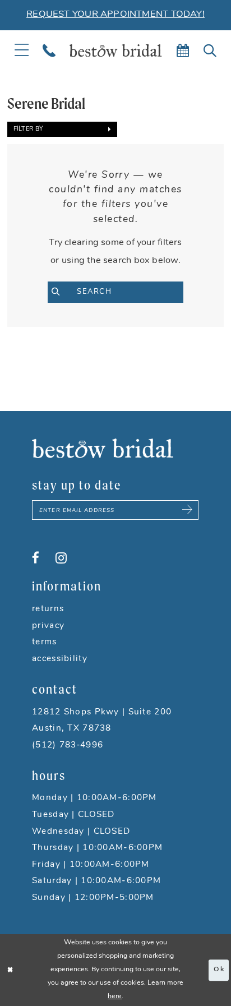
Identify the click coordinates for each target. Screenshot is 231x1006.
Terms (44, 642)
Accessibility (59, 658)
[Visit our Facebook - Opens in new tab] (35, 558)
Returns (48, 608)
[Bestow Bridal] (116, 50)
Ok (219, 969)
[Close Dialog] (10, 970)
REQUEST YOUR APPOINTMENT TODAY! (115, 14)
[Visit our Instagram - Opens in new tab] (61, 558)
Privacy (48, 625)
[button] (62, 129)
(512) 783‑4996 (67, 745)
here (115, 996)
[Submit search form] (62, 292)
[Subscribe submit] (187, 510)
